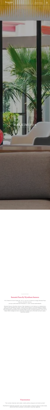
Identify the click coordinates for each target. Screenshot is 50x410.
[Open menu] (47, 3)
